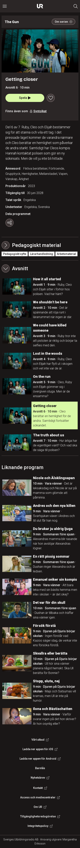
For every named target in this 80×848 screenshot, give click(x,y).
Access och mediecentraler (38, 797)
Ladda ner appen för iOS (38, 749)
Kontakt (38, 787)
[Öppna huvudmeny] (4, 6)
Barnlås (40, 768)
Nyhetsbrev (38, 777)
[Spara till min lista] (51, 98)
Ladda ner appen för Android (38, 758)
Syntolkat (40, 111)
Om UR (38, 806)
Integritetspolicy (38, 825)
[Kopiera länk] (9, 223)
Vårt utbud (37, 739)
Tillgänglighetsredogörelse (38, 816)
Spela (23, 98)
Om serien (61, 21)
